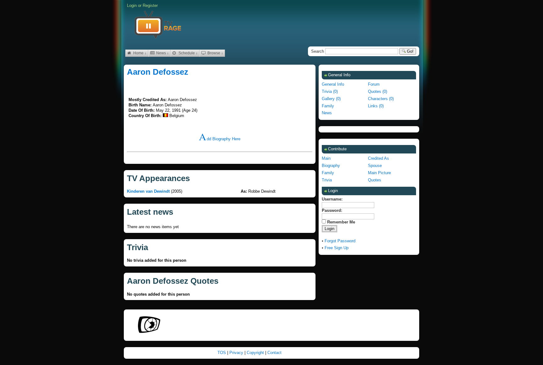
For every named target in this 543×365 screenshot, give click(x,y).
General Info (333, 84)
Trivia (327, 180)
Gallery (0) (331, 98)
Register (150, 5)
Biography (331, 165)
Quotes (374, 180)
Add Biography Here (219, 139)
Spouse (375, 165)
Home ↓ (139, 53)
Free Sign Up (336, 247)
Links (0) (376, 106)
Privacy (236, 352)
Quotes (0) (377, 91)
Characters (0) (381, 98)
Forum (374, 84)
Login (132, 5)
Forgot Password (340, 241)
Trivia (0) (330, 91)
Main (326, 158)
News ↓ (162, 53)
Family (328, 106)
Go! (410, 51)
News (327, 112)
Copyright (256, 352)
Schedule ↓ (188, 53)
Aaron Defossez (157, 72)
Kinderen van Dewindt (148, 191)
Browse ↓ (214, 53)
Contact (274, 352)
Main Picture (379, 172)
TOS (222, 352)
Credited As (378, 158)
